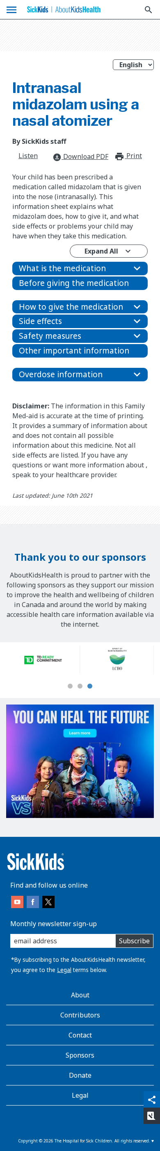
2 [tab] (80, 686)
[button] (80, 268)
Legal (64, 970)
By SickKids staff (39, 141)
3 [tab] (90, 686)
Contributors (80, 1015)
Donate (80, 1075)
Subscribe (134, 940)
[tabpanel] (43, 660)
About (80, 994)
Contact (80, 1035)
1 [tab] (70, 686)
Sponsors (80, 1055)
